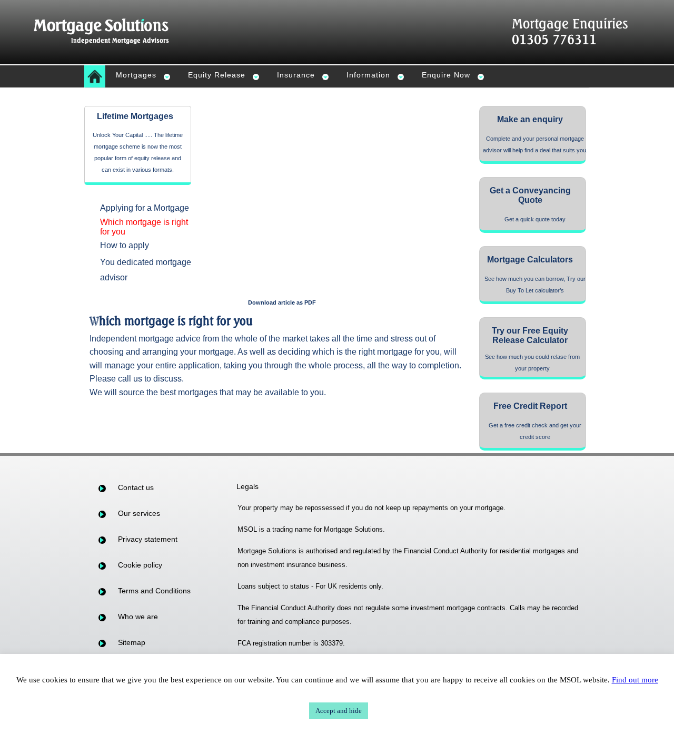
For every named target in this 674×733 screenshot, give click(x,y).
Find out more (635, 680)
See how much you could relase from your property (532, 363)
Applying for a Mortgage (144, 207)
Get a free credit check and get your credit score (535, 431)
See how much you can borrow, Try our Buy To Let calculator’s (535, 285)
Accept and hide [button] (338, 711)
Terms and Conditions (154, 591)
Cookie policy (140, 565)
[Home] (94, 76)
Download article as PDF (282, 302)
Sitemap (131, 642)
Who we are (138, 616)
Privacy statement (147, 539)
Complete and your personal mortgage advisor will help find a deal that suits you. (535, 144)
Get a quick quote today (535, 219)
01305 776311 (554, 39)
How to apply (124, 245)
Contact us (136, 487)
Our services (139, 513)
